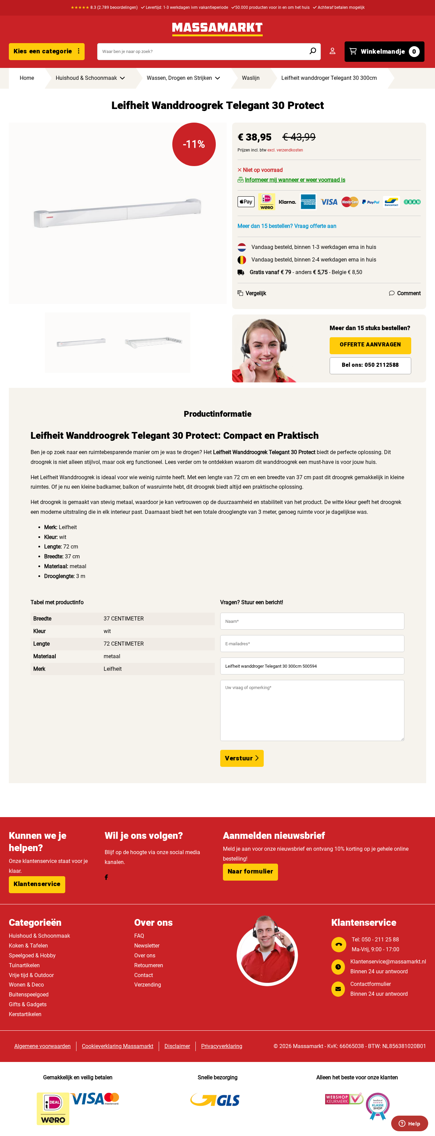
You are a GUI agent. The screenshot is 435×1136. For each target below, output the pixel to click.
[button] (37, 884)
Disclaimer (177, 1046)
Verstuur (240, 758)
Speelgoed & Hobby (32, 955)
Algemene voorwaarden (42, 1046)
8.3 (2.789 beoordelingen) (104, 7)
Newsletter (146, 945)
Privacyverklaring (221, 1046)
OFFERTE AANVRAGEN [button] (370, 345)
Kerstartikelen (25, 1014)
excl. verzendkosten (285, 150)
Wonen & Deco (26, 984)
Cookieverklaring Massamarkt (117, 1046)
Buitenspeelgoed (29, 994)
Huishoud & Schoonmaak (39, 936)
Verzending (147, 984)
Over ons (144, 955)
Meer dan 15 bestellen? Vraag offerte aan (287, 226)
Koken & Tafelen (28, 945)
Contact (143, 975)
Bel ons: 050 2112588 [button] (370, 365)
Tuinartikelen (24, 965)
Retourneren (148, 965)
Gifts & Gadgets (28, 1004)
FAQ (139, 936)
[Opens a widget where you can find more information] (409, 1124)
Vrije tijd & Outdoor (31, 975)
